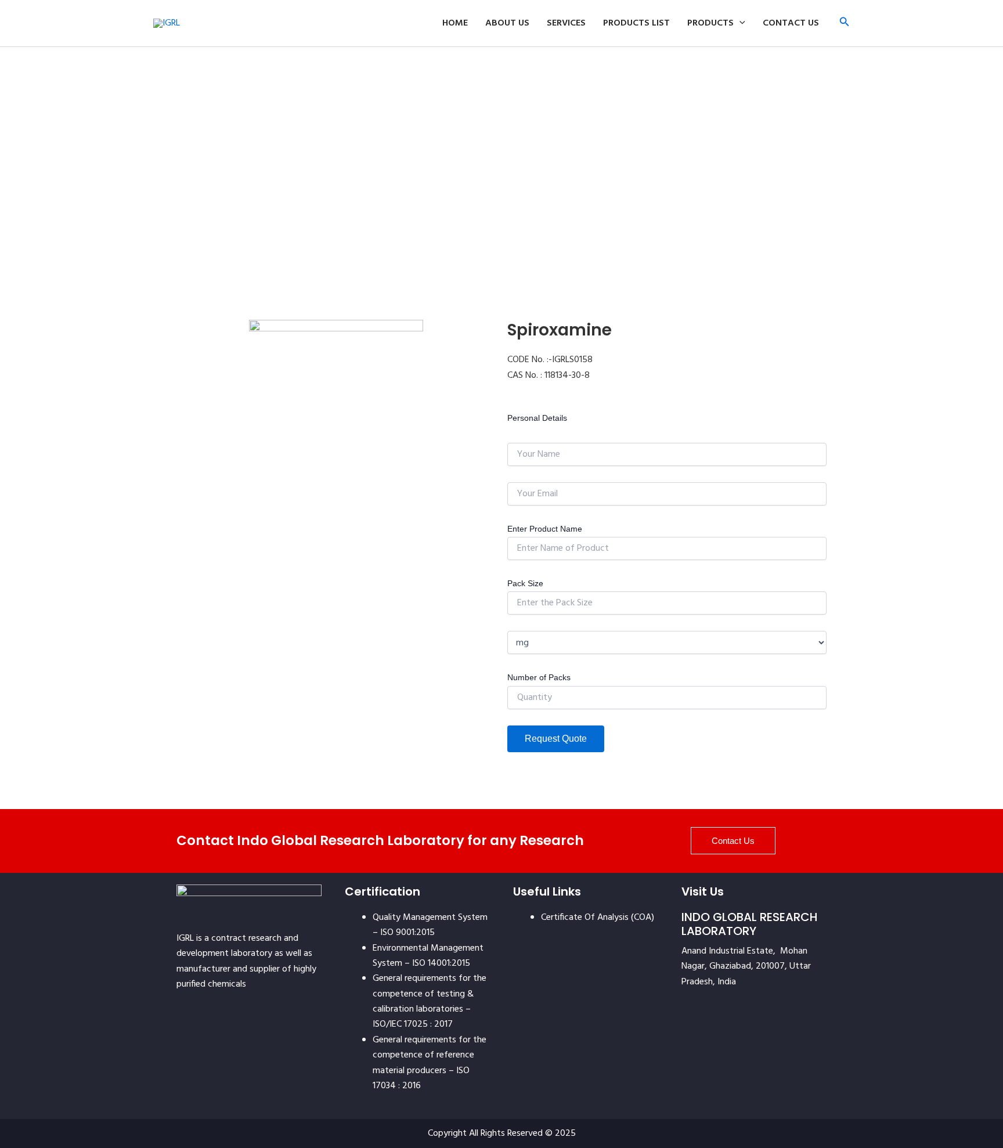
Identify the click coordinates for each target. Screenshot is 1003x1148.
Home (455, 23)
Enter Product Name (544, 528)
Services (566, 23)
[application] (739, 23)
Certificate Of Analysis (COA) (597, 917)
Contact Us (791, 23)
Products (710, 23)
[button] (844, 24)
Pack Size (525, 583)
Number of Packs (539, 677)
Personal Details (537, 418)
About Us (507, 23)
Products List (636, 23)
